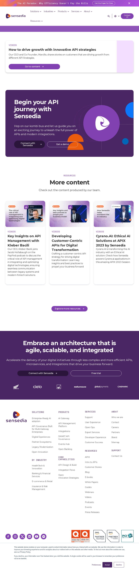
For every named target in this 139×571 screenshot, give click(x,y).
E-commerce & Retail (42, 481)
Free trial (96, 373)
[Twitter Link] (22, 536)
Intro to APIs (91, 462)
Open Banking (65, 449)
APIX (87, 457)
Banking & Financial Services (41, 475)
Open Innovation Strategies (68, 476)
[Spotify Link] (43, 536)
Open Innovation (40, 452)
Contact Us (116, 456)
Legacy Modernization (42, 447)
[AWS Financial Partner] (113, 536)
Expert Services (92, 432)
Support (89, 417)
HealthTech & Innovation (38, 467)
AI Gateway (63, 418)
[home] (15, 16)
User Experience (92, 422)
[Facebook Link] (8, 536)
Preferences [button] (96, 565)
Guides (88, 487)
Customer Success (94, 442)
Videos (88, 497)
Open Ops (90, 427)
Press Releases (92, 512)
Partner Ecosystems (41, 442)
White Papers (91, 482)
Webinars (89, 492)
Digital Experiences (41, 437)
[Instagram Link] (15, 536)
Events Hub (64, 444)
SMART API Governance (64, 437)
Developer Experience (95, 437)
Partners (115, 432)
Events (88, 507)
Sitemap (115, 442)
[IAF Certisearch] (59, 535)
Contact (115, 422)
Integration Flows (66, 470)
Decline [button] (119, 565)
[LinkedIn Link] (29, 536)
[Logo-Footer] (16, 417)
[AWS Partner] (100, 536)
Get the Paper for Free (104, 3)
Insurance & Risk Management (40, 487)
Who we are (117, 417)
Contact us (127, 16)
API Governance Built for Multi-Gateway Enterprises (42, 429)
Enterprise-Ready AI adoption (41, 419)
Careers (115, 427)
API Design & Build (67, 465)
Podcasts (89, 502)
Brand (114, 437)
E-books (89, 477)
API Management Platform (67, 424)
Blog (87, 472)
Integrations (64, 431)
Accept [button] (107, 565)
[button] (36, 11)
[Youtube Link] (36, 536)
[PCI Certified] (127, 536)
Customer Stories (93, 467)
